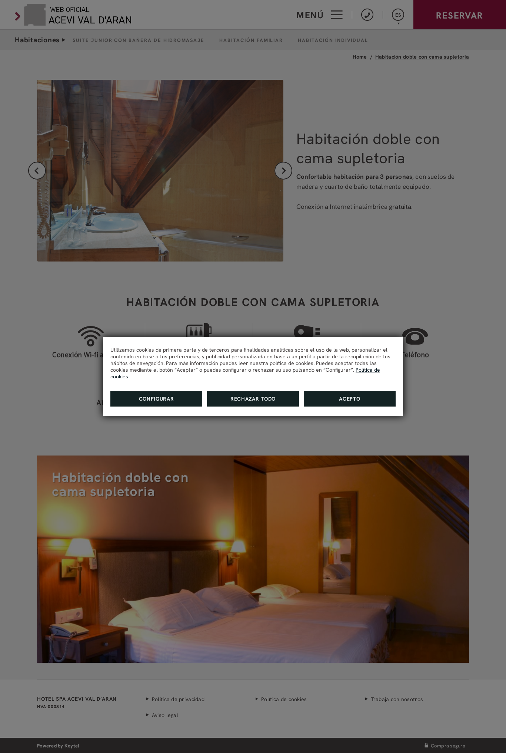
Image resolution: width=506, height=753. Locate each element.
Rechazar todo (253, 398)
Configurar (156, 398)
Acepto (349, 398)
